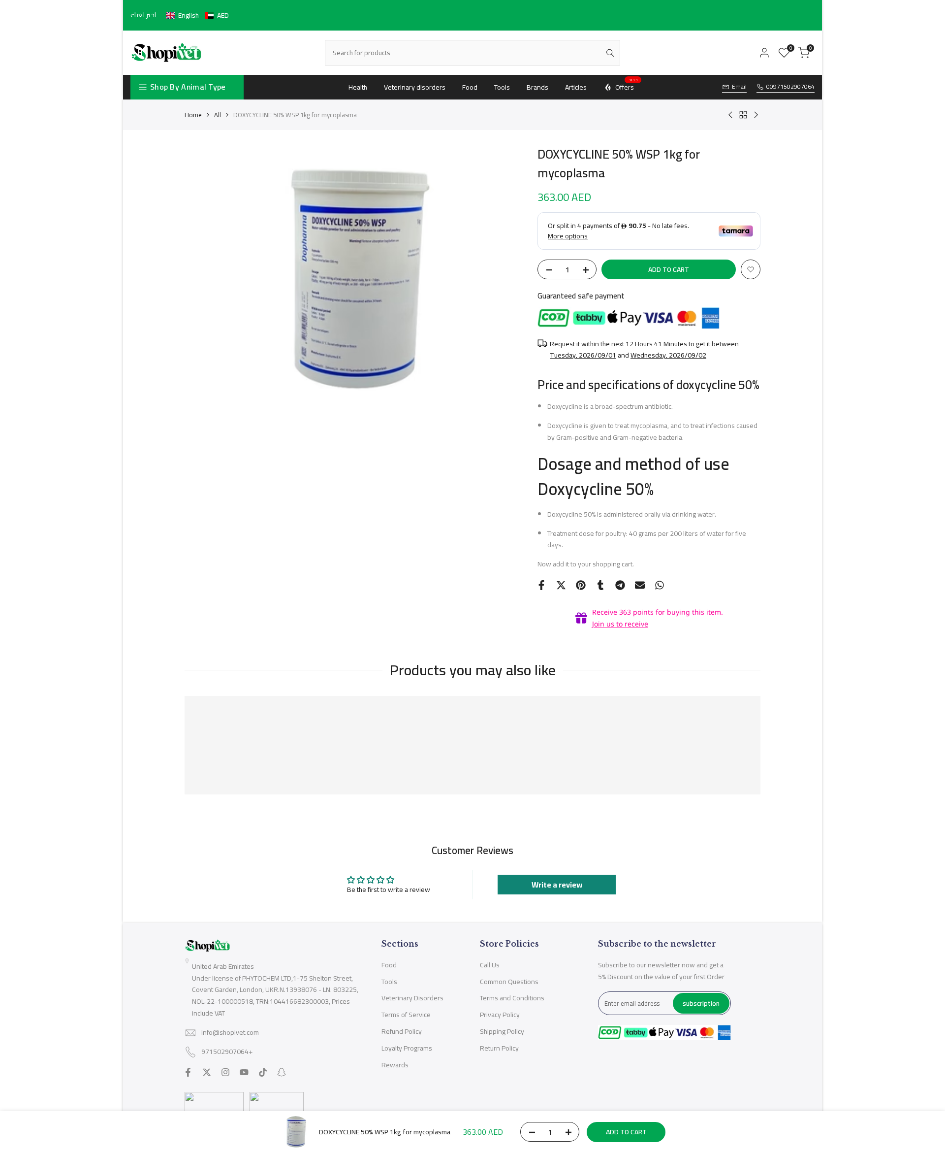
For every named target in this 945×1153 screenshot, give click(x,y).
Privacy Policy (500, 1014)
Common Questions (509, 981)
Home (193, 114)
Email (739, 87)
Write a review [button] (557, 884)
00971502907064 (790, 87)
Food (389, 964)
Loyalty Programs (406, 1048)
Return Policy (499, 1048)
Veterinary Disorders (412, 997)
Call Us (490, 964)
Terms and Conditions (512, 997)
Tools (389, 981)
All (217, 114)
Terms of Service (406, 1014)
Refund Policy (401, 1031)
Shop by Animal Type (188, 86)
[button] (197, 15)
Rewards (395, 1064)
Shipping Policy (502, 1031)
